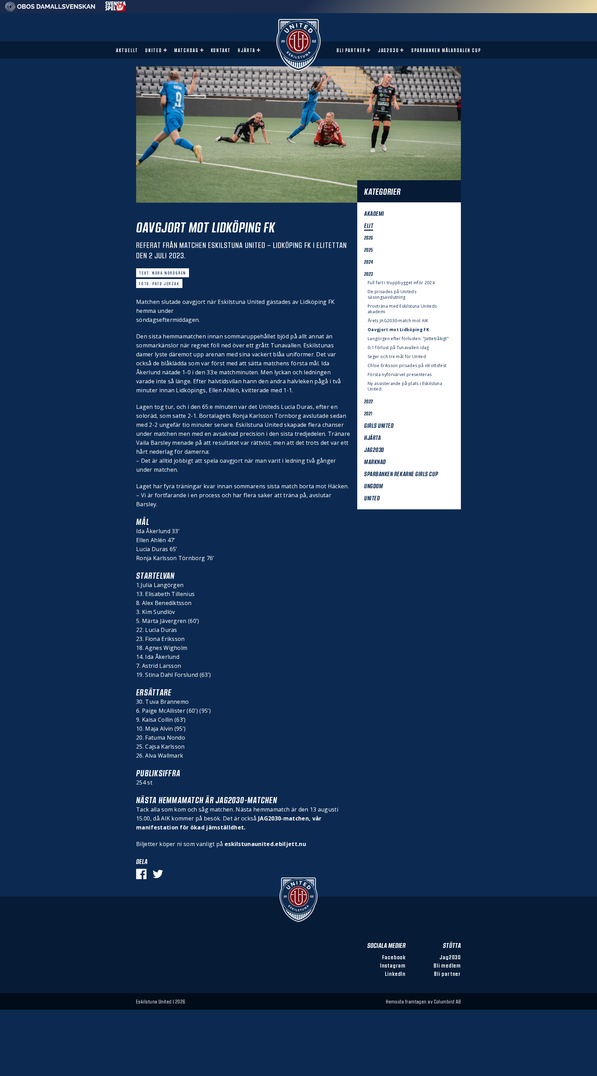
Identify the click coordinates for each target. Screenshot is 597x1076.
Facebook (394, 957)
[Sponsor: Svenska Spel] (115, 9)
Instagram (393, 965)
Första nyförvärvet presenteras (400, 374)
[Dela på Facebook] (141, 874)
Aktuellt (127, 50)
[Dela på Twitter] (158, 874)
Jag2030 (388, 50)
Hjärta (246, 50)
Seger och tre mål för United (397, 356)
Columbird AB (447, 1001)
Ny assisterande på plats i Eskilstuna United (405, 386)
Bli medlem (447, 965)
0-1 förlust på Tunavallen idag (398, 347)
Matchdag (186, 50)
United (153, 50)
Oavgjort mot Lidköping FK (398, 330)
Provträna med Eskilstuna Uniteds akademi (402, 309)
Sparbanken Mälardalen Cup (446, 50)
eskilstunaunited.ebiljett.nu (265, 844)
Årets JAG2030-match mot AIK (398, 321)
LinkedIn (395, 973)
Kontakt (221, 50)
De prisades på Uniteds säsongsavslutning (392, 294)
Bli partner (351, 50)
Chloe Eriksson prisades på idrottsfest (407, 365)
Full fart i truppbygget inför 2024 (401, 283)
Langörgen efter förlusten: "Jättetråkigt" (408, 339)
